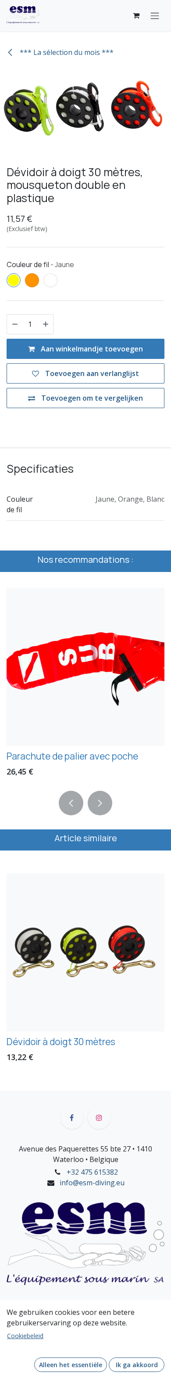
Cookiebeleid (25, 1336)
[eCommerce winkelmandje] (136, 15)
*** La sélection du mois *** (66, 52)
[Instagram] (99, 1117)
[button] (71, 803)
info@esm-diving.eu (92, 1182)
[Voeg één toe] (45, 324)
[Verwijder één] (15, 324)
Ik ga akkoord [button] (137, 1365)
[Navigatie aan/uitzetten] (154, 16)
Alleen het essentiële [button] (70, 1365)
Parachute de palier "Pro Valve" (101, 755)
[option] (85, 970)
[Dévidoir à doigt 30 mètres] (85, 952)
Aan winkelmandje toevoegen (91, 349)
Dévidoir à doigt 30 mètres (61, 1041)
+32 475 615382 (92, 1172)
